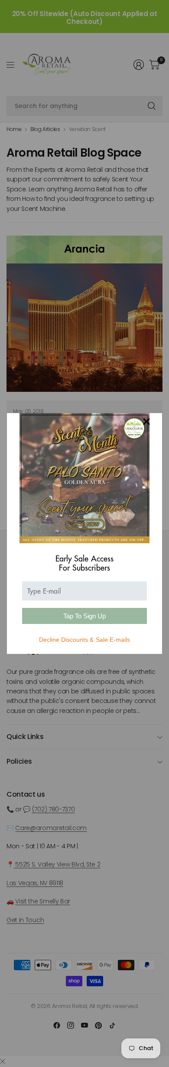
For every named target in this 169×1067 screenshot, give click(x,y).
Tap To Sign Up (84, 616)
